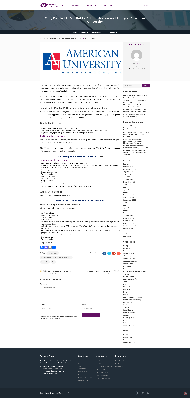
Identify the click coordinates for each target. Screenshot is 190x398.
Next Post (108, 274)
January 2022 (128, 216)
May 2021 (127, 236)
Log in (125, 334)
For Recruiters (106, 5)
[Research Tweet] (49, 5)
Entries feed (127, 337)
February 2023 (128, 195)
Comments (44, 284)
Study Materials (129, 313)
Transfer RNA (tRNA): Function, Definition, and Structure (135, 152)
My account (119, 367)
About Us (81, 361)
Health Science (128, 277)
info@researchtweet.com (52, 368)
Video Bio (126, 323)
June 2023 (127, 185)
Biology (126, 246)
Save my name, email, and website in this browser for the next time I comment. (58, 317)
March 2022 (128, 210)
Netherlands (128, 289)
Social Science (71, 38)
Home (63, 5)
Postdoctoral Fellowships (132, 300)
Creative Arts (128, 264)
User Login (100, 370)
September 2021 (129, 226)
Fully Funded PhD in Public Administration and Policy (56, 257)
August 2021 (128, 228)
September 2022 (129, 200)
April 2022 (127, 208)
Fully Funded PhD (53, 253)
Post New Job (120, 361)
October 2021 (128, 223)
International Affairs (130, 279)
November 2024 (129, 169)
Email (84, 304)
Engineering (127, 269)
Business (126, 248)
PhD (53, 262)
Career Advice (128, 253)
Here (101, 156)
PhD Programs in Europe (132, 297)
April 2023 (127, 190)
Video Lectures (128, 325)
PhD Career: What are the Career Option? (80, 200)
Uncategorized (128, 318)
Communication (129, 259)
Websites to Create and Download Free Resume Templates (136, 101)
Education (127, 266)
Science (126, 307)
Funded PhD (44, 262)
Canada (126, 251)
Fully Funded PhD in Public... (60, 271)
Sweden (126, 315)
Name (42, 304)
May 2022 (127, 205)
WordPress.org (129, 342)
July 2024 (127, 174)
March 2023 (128, 192)
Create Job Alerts (103, 378)
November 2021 (129, 221)
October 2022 (128, 198)
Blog (79, 374)
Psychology (127, 302)
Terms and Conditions (82, 368)
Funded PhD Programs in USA (92, 32)
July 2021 (127, 231)
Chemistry (127, 256)
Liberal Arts (127, 287)
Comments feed (129, 340)
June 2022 (127, 203)
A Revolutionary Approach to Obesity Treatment (134, 115)
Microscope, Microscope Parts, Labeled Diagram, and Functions (136, 128)
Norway (126, 292)
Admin (138, 63)
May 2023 (127, 187)
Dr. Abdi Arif (128, 146)
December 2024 (129, 167)
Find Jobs (75, 5)
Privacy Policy (83, 372)
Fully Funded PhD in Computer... (98, 271)
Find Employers (102, 364)
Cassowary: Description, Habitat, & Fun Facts (135, 147)
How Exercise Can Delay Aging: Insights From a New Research (135, 111)
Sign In (145, 5)
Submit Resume (89, 5)
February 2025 (128, 164)
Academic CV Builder (85, 377)
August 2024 (128, 172)
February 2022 (128, 213)
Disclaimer (81, 364)
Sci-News (126, 305)
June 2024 (127, 177)
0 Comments (90, 38)
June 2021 (127, 234)
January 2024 (128, 179)
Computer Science (130, 261)
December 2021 (129, 218)
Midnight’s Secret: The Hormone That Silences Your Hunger (135, 106)
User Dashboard (102, 372)
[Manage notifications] (185, 393)
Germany (126, 274)
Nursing (126, 295)
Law (124, 284)
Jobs (125, 282)
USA (79, 38)
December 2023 (129, 182)
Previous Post (53, 274)
